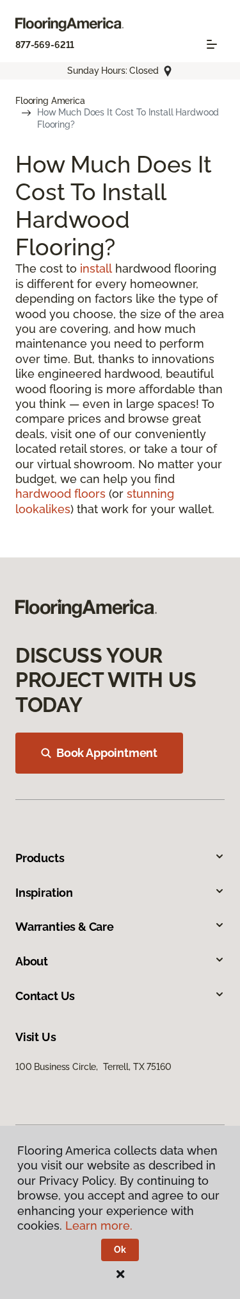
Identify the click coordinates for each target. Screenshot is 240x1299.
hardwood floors (60, 493)
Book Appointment (106, 753)
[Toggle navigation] (212, 44)
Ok (120, 1249)
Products (40, 858)
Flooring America (50, 101)
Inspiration (44, 892)
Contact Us (45, 996)
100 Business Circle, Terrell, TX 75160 (93, 1067)
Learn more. (98, 1225)
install (96, 268)
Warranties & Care (64, 926)
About (31, 961)
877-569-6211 (44, 45)
